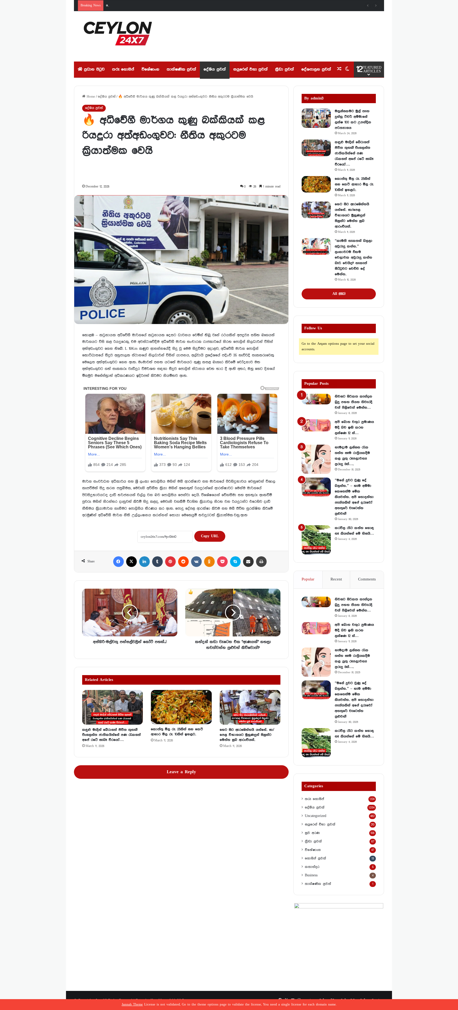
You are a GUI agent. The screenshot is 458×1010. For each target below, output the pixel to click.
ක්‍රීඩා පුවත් (284, 69)
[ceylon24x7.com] (118, 36)
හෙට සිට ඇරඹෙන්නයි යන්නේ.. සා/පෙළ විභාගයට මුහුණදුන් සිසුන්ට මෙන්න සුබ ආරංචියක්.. (247, 735)
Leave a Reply (181, 772)
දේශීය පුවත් (215, 69)
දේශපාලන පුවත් (316, 69)
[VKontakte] (196, 561)
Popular (308, 579)
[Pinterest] (170, 561)
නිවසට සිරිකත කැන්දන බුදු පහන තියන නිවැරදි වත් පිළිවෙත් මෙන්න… (353, 402)
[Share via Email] (248, 561)
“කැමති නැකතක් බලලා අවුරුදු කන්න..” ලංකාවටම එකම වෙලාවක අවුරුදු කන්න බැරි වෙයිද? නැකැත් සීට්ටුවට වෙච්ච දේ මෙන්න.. (353, 257)
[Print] (261, 561)
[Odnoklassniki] (209, 561)
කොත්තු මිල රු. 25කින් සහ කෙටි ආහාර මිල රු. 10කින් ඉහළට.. (151, 5)
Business (311, 875)
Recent (336, 579)
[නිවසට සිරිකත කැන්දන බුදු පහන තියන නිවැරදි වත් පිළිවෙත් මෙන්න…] (316, 399)
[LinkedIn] (144, 561)
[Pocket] (222, 561)
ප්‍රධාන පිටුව (93, 69)
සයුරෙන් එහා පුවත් (250, 69)
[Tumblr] (157, 561)
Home (90, 96)
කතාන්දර (312, 867)
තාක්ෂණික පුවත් (181, 69)
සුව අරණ (312, 833)
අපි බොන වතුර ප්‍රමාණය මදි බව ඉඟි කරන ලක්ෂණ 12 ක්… (354, 427)
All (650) (338, 294)
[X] (131, 561)
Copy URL (210, 536)
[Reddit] (183, 561)
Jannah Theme (132, 1004)
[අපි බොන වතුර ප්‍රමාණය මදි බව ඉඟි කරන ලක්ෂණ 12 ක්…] (316, 425)
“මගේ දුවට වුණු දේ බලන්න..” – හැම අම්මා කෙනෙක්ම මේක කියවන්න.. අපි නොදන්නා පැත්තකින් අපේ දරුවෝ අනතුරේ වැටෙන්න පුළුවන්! (354, 496)
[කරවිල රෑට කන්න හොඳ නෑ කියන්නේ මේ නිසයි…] (316, 539)
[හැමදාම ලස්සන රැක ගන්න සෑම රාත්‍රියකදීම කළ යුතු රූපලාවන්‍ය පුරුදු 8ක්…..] (316, 459)
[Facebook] (118, 561)
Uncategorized (315, 816)
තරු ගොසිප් (123, 69)
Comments (367, 579)
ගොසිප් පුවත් (315, 858)
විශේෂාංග (150, 69)
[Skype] (235, 561)
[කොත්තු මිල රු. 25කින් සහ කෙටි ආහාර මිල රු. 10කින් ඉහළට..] (181, 707)
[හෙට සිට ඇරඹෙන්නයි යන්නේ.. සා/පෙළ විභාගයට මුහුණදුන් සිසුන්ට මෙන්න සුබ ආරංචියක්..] (250, 707)
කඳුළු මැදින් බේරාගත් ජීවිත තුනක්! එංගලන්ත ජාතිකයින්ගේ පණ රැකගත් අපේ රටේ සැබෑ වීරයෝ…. (111, 735)
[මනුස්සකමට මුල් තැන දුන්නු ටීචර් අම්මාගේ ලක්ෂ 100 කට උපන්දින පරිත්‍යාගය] (316, 118)
